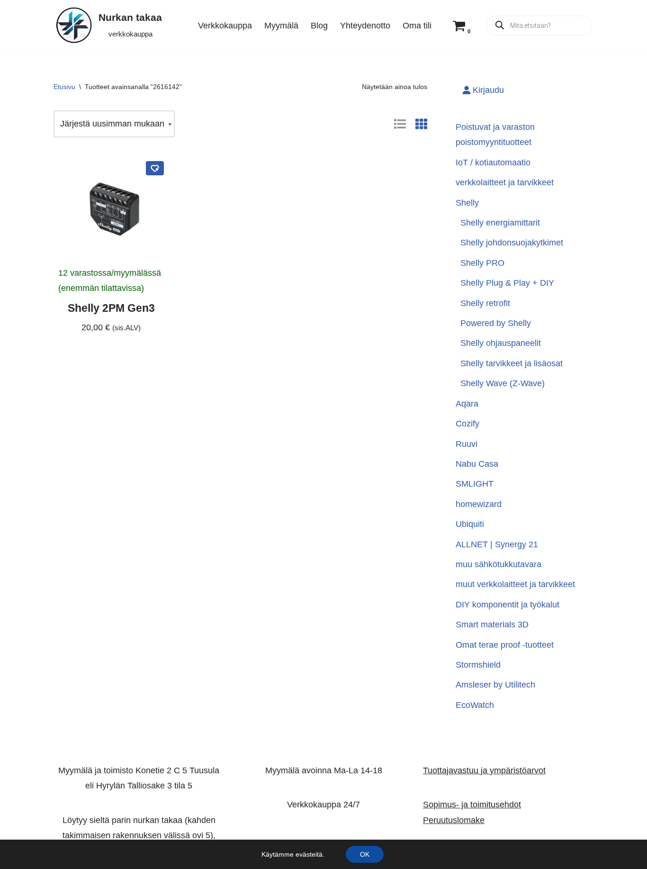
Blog (319, 25)
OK (364, 854)
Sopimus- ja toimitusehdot (472, 805)
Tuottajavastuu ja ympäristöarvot (484, 770)
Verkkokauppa (225, 25)
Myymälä (281, 25)
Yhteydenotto (365, 25)
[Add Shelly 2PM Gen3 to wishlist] (155, 168)
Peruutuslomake (454, 820)
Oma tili (417, 25)
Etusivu (64, 87)
